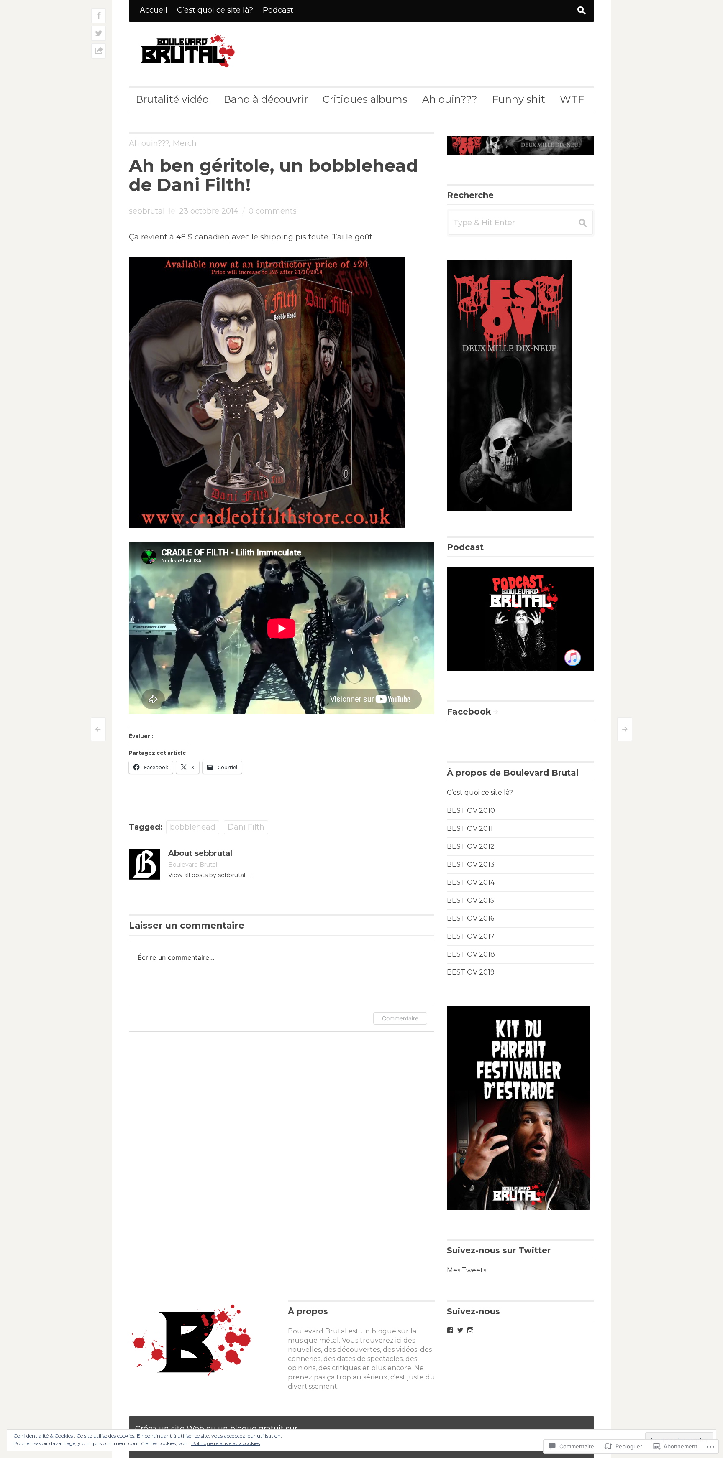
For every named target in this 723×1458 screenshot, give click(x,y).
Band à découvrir (265, 99)
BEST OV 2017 (471, 936)
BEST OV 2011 (470, 828)
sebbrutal (147, 211)
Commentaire (400, 1018)
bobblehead (192, 827)
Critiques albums (365, 99)
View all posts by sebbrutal (210, 875)
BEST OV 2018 (471, 954)
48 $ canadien (203, 237)
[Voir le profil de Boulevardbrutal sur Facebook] (450, 1330)
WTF (572, 99)
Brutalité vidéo (172, 99)
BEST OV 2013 (471, 864)
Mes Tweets (466, 1270)
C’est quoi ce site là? (215, 10)
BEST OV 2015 (470, 900)
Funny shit (518, 99)
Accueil (153, 10)
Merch (185, 143)
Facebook (469, 712)
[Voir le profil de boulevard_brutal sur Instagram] (470, 1330)
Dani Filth (246, 827)
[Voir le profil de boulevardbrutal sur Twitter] (460, 1330)
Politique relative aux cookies (225, 1443)
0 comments (273, 211)
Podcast (278, 10)
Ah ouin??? (449, 99)
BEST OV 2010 (471, 810)
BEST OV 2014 (471, 882)
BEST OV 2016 (470, 918)
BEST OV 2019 (471, 972)
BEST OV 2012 (471, 846)
